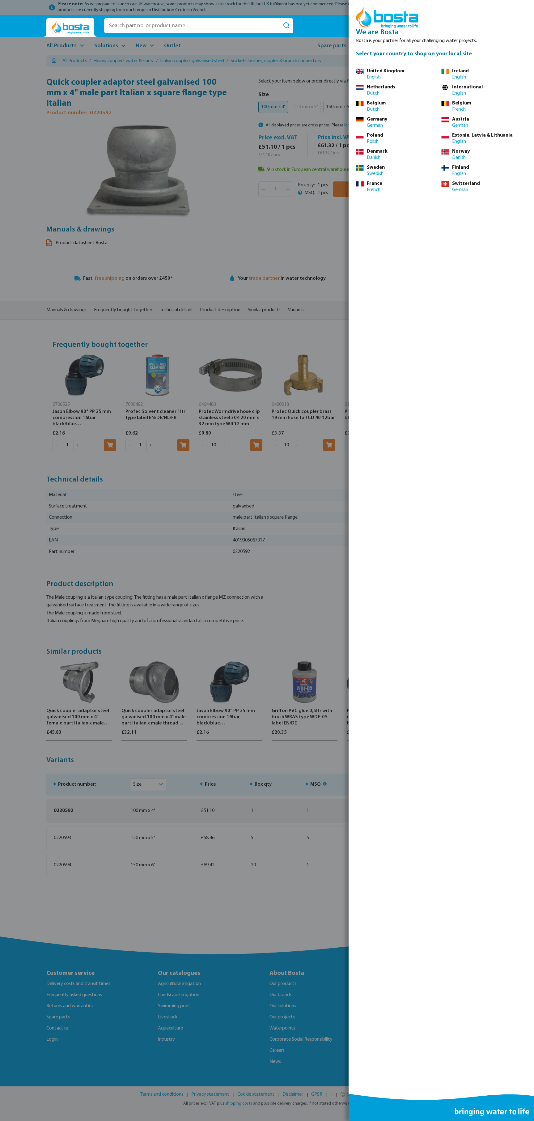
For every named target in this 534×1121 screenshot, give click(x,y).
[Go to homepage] (70, 27)
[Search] (286, 25)
